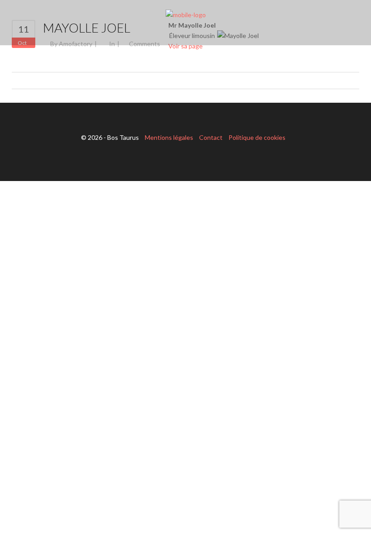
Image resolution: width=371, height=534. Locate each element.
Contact (211, 137)
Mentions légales (169, 137)
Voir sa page (185, 46)
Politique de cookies (256, 137)
